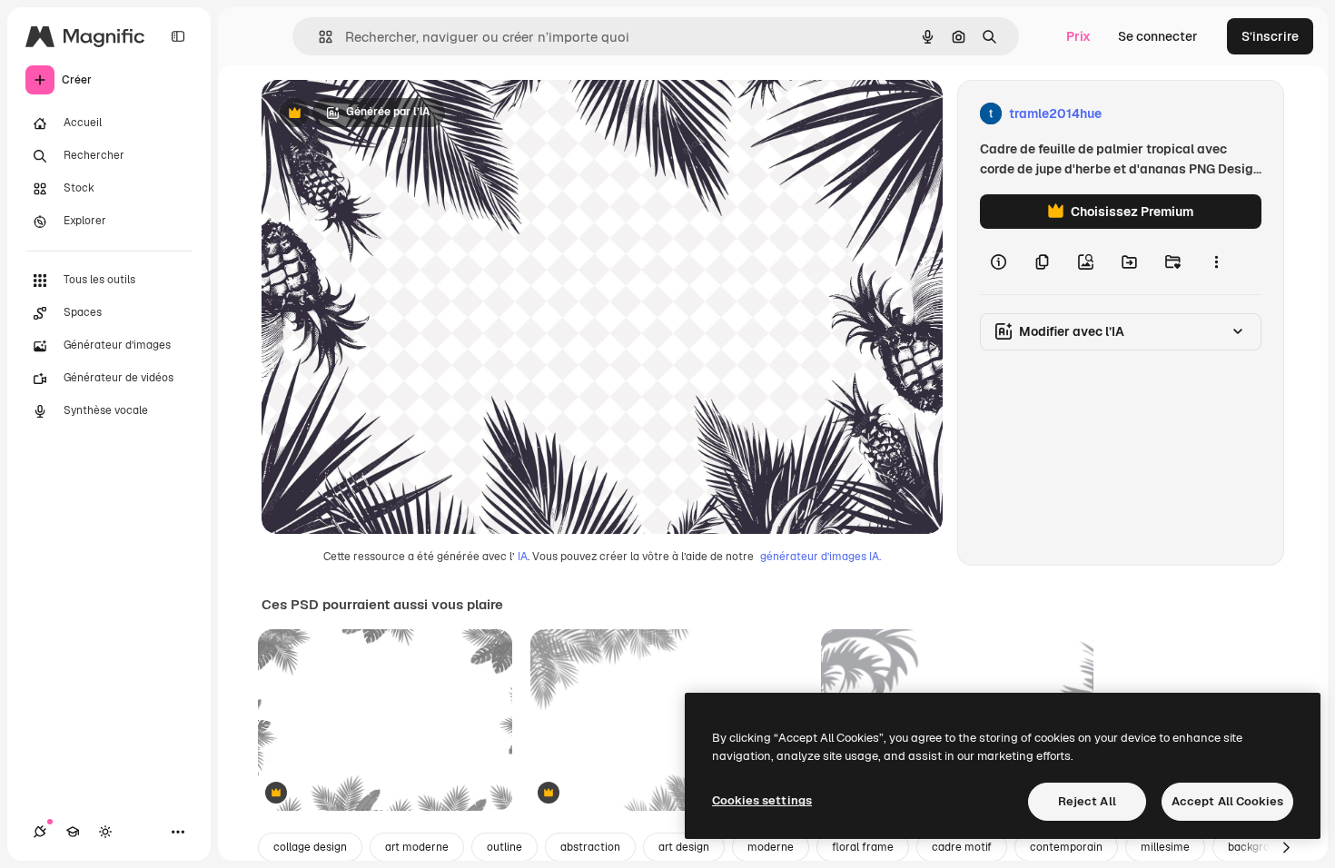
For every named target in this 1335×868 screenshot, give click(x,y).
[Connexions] (39, 831)
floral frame (863, 847)
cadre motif (962, 847)
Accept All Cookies (1227, 801)
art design (683, 847)
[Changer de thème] (105, 831)
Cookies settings (762, 800)
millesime (1165, 847)
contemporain (1066, 847)
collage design (310, 847)
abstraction (590, 847)
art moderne (417, 847)
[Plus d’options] (1216, 261)
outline (504, 847)
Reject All (1087, 801)
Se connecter (1158, 36)
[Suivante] (1286, 847)
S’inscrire (1270, 36)
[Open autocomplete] (318, 37)
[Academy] (72, 831)
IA (523, 556)
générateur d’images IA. (820, 556)
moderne (770, 847)
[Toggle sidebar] (178, 36)
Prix (1078, 36)
